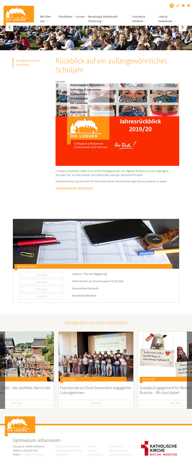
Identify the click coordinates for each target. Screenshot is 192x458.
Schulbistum (116, 446)
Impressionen (95, 454)
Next (188, 370)
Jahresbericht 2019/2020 (74, 188)
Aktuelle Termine (27, 266)
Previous (3, 370)
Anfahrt (92, 446)
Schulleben (65, 16)
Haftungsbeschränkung (68, 450)
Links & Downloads (165, 19)
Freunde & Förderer (138, 19)
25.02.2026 (41, 289)
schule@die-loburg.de (32, 454)
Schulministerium (119, 450)
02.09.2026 (41, 281)
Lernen (80, 16)
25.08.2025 (41, 296)
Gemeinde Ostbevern (121, 454)
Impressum (62, 454)
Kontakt (92, 450)
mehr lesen (96, 402)
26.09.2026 (41, 274)
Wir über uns (45, 19)
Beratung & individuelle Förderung (103, 19)
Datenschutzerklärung (68, 446)
